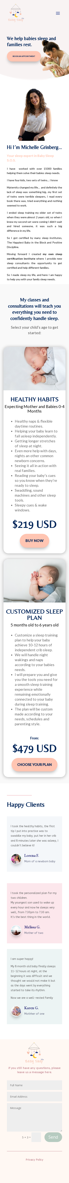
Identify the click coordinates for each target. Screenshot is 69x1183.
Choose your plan (34, 764)
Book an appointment (24, 56)
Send (53, 1137)
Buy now (34, 540)
